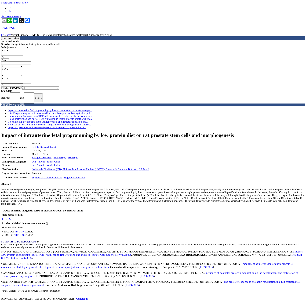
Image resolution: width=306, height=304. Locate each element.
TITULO (6, 219)
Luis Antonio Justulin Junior (46, 161)
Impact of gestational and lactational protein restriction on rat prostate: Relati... (47, 127)
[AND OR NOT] (5, 50)
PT (9, 8)
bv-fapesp (6, 35)
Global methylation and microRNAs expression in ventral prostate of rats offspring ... (50, 118)
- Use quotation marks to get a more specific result (30, 44)
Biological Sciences (41, 157)
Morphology (60, 157)
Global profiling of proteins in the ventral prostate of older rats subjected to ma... (48, 121)
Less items (18, 214)
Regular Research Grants (44, 147)
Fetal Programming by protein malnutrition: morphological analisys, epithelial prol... (50, 113)
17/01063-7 (10, 257)
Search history (21, 2)
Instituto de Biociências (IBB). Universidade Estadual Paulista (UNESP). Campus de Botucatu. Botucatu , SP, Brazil (90, 169)
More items (7, 214)
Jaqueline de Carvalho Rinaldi (47, 177)
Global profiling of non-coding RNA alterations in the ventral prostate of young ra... (50, 116)
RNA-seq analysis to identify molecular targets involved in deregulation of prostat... (49, 124)
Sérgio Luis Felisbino (74, 177)
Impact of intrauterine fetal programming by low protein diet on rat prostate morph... (50, 110)
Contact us (82, 298)
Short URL (6, 2)
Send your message (11, 16)
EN (9, 11)
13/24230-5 (25, 257)
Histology (73, 157)
